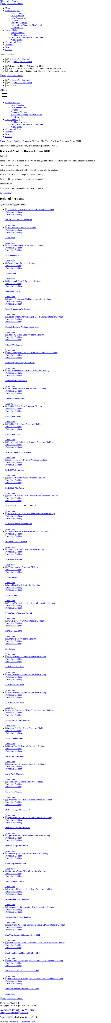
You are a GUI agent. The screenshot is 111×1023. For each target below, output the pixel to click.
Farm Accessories (18, 18)
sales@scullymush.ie (22, 59)
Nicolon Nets (16, 40)
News (7, 47)
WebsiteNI (15, 1022)
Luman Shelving (12, 30)
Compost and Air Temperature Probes (27, 37)
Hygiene (14, 20)
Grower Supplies (12, 10)
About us (9, 45)
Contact (8, 49)
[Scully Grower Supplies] (11, 3)
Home (8, 8)
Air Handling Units (19, 35)
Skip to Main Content (9, 1)
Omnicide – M (17, 27)
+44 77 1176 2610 (29, 1010)
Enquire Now (6, 193)
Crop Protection (17, 15)
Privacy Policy (28, 1022)
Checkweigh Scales (13, 42)
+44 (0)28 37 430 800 (23, 61)
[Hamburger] (4, 95)
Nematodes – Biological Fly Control (26, 25)
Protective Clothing (19, 23)
